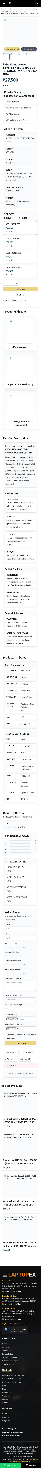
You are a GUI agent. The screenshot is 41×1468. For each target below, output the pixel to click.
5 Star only (26, 1059)
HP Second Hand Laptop (11, 1382)
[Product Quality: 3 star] (13, 947)
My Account (6, 1392)
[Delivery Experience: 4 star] (17, 964)
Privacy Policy (7, 1354)
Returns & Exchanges (10, 1361)
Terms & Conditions (9, 1357)
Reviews (5, 1399)
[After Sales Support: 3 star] (13, 973)
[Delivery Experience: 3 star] (13, 964)
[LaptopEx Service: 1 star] (6, 956)
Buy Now (20, 295)
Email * (7, 934)
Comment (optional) (13, 978)
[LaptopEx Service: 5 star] (20, 956)
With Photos (28, 1052)
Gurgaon (5, 1417)
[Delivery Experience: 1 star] (6, 964)
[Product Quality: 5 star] (20, 947)
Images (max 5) (11, 1014)
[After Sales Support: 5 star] (20, 973)
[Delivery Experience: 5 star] (20, 964)
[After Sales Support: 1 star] (6, 973)
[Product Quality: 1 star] (6, 947)
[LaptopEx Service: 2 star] (10, 956)
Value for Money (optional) (15, 1005)
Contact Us (6, 1350)
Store (4, 1385)
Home (3, 9)
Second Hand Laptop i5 (7, 11)
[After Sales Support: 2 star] (10, 973)
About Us (5, 1347)
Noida (4, 1414)
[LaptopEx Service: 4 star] (17, 956)
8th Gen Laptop (20, 11)
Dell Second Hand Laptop (11, 1379)
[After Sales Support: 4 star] (17, 973)
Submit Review (20, 1043)
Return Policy (17, 1461)
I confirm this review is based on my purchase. (21, 1036)
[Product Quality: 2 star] (10, 947)
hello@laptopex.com (15, 1432)
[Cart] (37, 4)
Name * (8, 924)
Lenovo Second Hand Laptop (29, 9)
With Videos (11, 1059)
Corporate (6, 1396)
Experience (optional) (13, 995)
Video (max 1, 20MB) (13, 1024)
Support (5, 1403)
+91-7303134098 (13, 1436)
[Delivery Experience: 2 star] (10, 964)
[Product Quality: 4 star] (17, 947)
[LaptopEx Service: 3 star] (13, 956)
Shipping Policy (8, 1364)
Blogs (4, 1389)
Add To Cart (20, 289)
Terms (30, 1459)
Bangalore (6, 1420)
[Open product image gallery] (20, 35)
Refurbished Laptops (13, 9)
